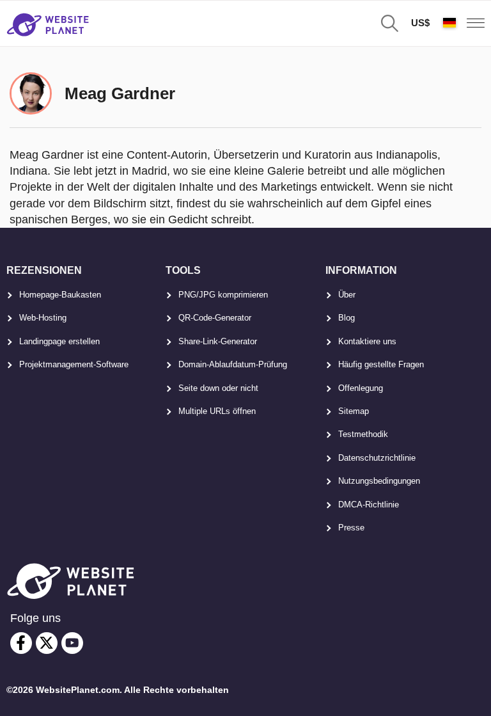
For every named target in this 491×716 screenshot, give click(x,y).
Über (346, 294)
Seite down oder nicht (218, 388)
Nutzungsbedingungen (379, 481)
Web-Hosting (42, 317)
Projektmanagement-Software (74, 364)
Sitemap (353, 411)
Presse (351, 527)
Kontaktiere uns (367, 341)
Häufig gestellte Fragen (381, 364)
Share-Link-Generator (217, 341)
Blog (346, 317)
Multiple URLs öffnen (217, 411)
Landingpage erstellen (59, 341)
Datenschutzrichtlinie (377, 458)
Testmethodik (363, 434)
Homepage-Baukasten (60, 294)
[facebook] (21, 643)
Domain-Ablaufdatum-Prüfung (232, 364)
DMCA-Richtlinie (368, 504)
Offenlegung (360, 388)
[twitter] (47, 643)
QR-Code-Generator (214, 317)
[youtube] (72, 643)
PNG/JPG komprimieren (223, 294)
